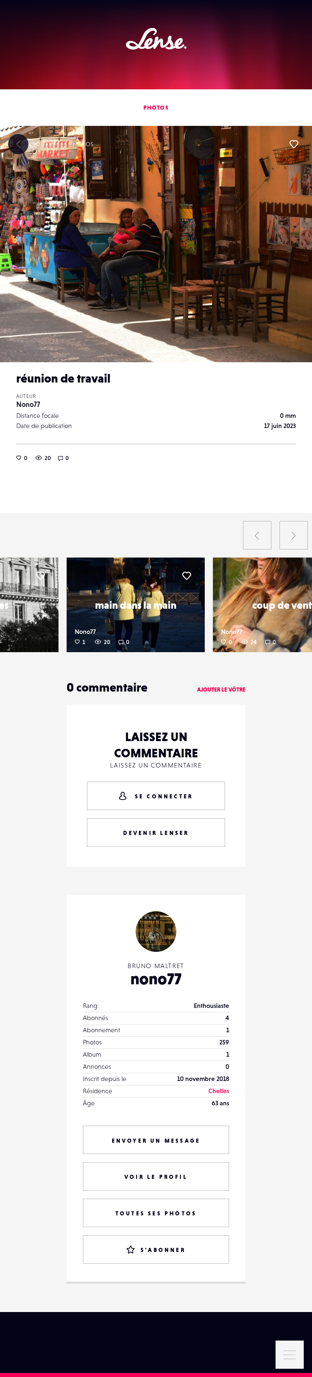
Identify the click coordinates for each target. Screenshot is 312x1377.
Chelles (218, 1090)
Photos (156, 107)
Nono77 (28, 404)
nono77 (156, 978)
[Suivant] (294, 535)
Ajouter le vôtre (221, 689)
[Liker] (294, 144)
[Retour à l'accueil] (156, 39)
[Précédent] (257, 535)
